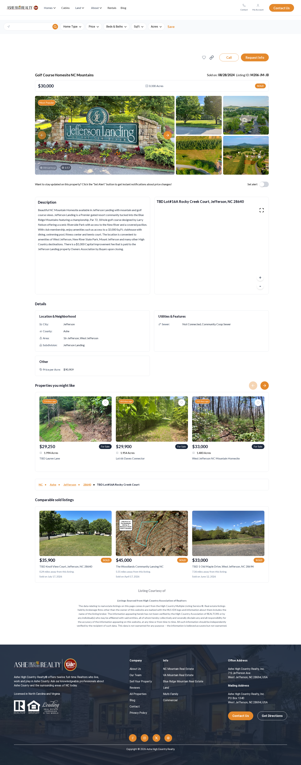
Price (92, 26)
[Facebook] (133, 738)
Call (229, 57)
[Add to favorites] (204, 57)
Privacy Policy (138, 712)
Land (166, 687)
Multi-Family (170, 694)
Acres (154, 26)
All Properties (138, 694)
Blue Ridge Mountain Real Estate (183, 681)
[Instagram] (144, 738)
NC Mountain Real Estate (178, 669)
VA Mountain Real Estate (178, 675)
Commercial (170, 700)
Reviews (135, 687)
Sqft (137, 26)
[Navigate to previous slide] (251, 385)
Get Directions (272, 716)
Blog (132, 700)
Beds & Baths (114, 26)
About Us (135, 669)
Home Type (70, 26)
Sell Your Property (141, 681)
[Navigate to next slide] (266, 385)
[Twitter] (156, 738)
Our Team (135, 675)
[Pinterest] (168, 738)
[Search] (55, 26)
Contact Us (240, 716)
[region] (212, 248)
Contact (135, 706)
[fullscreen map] (262, 210)
